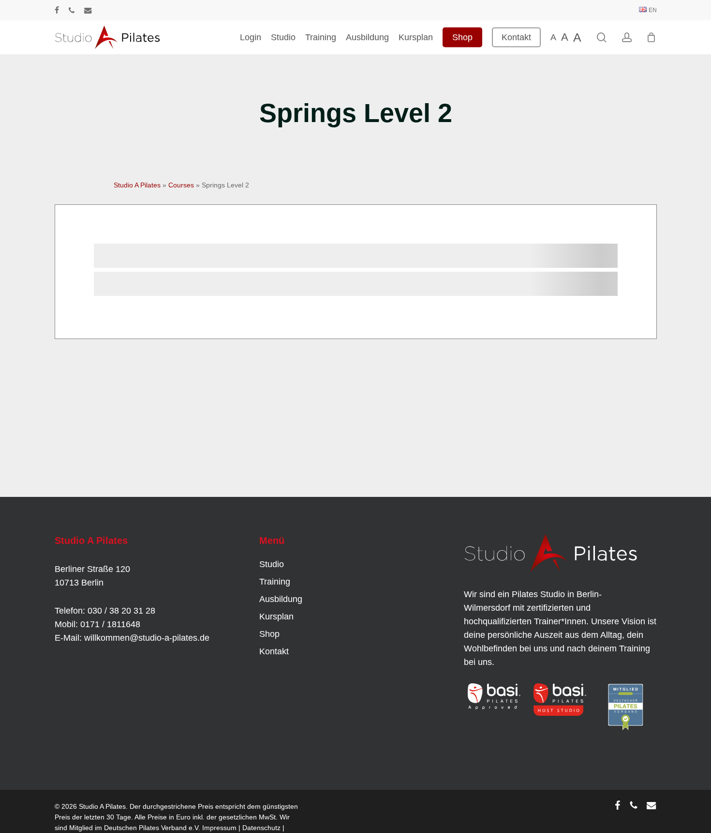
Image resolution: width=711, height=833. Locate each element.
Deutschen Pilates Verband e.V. (152, 828)
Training (274, 581)
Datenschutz (261, 828)
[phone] (71, 10)
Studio (271, 564)
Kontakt (274, 651)
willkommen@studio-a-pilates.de (146, 638)
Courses (181, 185)
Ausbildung (280, 599)
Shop (269, 634)
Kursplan (276, 616)
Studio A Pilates (137, 185)
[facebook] (57, 10)
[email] (88, 10)
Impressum (219, 828)
